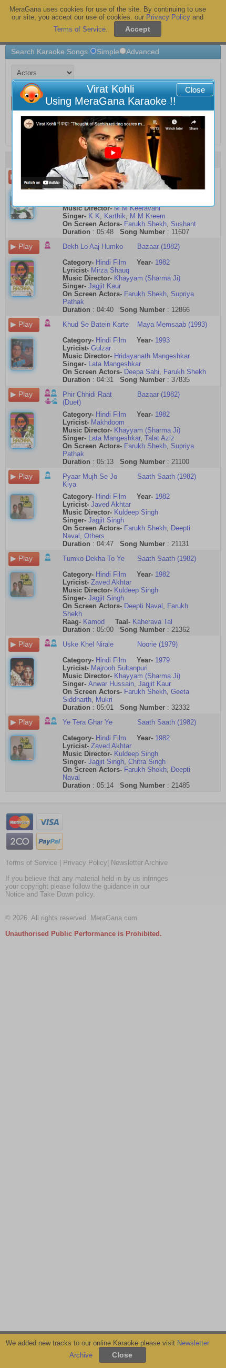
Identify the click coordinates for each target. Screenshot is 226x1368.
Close (195, 89)
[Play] (113, 153)
